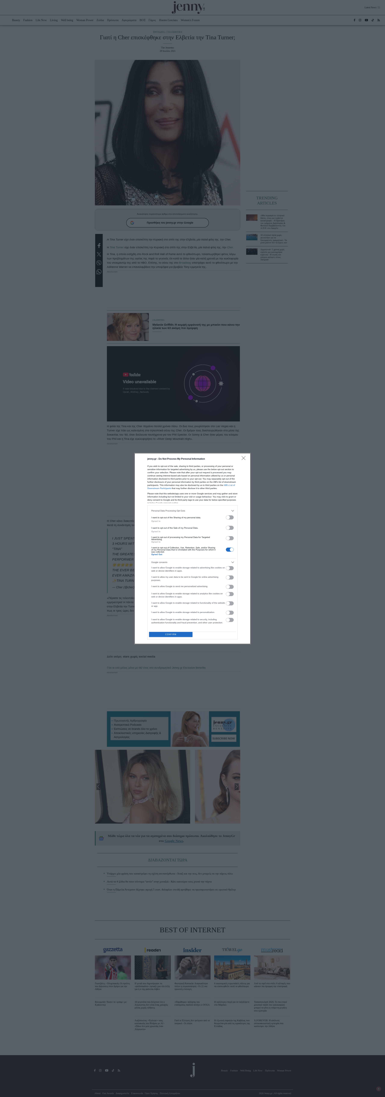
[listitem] (192, 510)
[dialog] (192, 548)
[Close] (244, 459)
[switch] (230, 517)
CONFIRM (170, 634)
